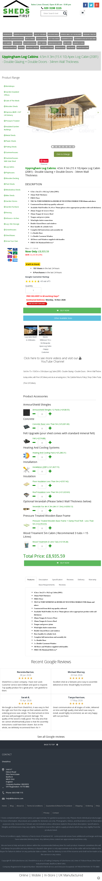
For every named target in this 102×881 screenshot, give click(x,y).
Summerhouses (11, 152)
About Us (20, 806)
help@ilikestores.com (14, 798)
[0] (82, 18)
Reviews (70, 579)
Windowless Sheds (12, 190)
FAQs (98, 806)
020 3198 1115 (52, 8)
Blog (11, 806)
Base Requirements (47, 585)
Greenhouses (10, 230)
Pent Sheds (10, 184)
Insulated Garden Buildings (11, 128)
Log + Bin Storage (12, 224)
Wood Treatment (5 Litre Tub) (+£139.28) (50, 542)
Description (43, 579)
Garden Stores (11, 201)
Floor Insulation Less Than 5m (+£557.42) (51, 481)
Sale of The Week (12, 101)
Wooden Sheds (11, 106)
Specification (57, 579)
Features (31, 579)
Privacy (46, 813)
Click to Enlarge (63, 154)
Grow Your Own (11, 241)
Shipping (78, 806)
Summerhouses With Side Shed (11, 159)
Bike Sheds (9, 195)
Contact (56, 813)
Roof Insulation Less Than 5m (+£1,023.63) (51, 492)
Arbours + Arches (12, 218)
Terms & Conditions (35, 806)
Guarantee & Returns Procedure (59, 806)
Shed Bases (10, 235)
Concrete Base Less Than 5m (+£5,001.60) (51, 424)
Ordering (89, 806)
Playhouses (9, 173)
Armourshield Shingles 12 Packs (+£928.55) (51, 409)
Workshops (9, 86)
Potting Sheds (10, 147)
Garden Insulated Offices (11, 93)
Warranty (92, 579)
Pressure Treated (12, 121)
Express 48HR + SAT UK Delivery (12, 113)
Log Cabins (9, 167)
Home (4, 806)
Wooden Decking (12, 178)
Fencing (8, 212)
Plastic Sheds (10, 141)
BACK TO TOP (49, 744)
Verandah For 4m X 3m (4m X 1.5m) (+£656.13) (53, 506)
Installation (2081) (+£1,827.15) (46, 467)
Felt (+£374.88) (39, 438)
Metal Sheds (10, 135)
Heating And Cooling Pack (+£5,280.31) (49, 452)
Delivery (81, 579)
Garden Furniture (12, 207)
